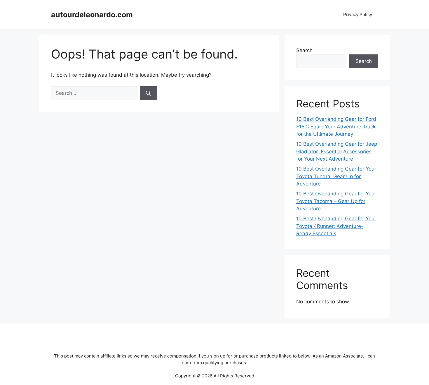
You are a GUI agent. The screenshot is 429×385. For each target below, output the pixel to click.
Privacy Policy (357, 14)
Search (304, 50)
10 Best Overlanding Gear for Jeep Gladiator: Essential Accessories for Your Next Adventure (336, 151)
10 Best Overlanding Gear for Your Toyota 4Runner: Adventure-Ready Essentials (336, 226)
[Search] (148, 93)
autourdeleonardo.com (92, 14)
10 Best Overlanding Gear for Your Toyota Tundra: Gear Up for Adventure (336, 176)
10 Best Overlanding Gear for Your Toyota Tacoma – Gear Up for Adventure (336, 201)
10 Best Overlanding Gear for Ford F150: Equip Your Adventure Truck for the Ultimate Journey (336, 126)
